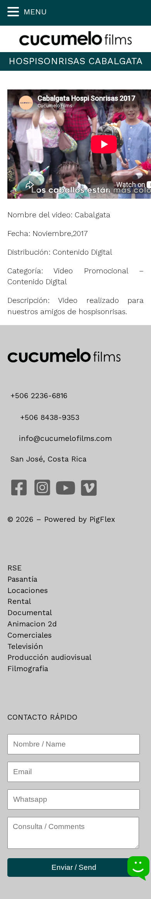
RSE (14, 567)
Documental (29, 612)
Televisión (25, 646)
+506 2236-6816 (41, 395)
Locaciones (27, 590)
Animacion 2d (32, 623)
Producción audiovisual (49, 657)
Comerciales (29, 635)
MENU (35, 11)
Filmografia (27, 668)
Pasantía (22, 579)
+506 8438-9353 (48, 417)
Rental (19, 601)
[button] (14, 11)
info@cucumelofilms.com (64, 438)
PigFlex (102, 519)
